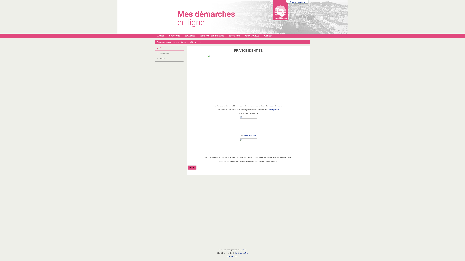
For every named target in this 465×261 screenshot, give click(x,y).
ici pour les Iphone (249, 136)
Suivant (192, 167)
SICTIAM (243, 250)
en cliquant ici (274, 110)
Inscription (301, 2)
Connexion (293, 2)
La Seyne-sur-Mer (241, 253)
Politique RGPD (232, 256)
